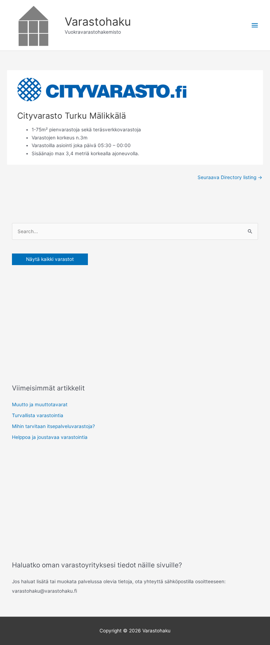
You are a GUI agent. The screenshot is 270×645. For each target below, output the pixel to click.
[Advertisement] (64, 323)
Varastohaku (98, 21)
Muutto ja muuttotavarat (40, 404)
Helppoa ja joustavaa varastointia (50, 437)
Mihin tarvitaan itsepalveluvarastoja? (53, 426)
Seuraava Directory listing (230, 177)
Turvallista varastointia (37, 415)
